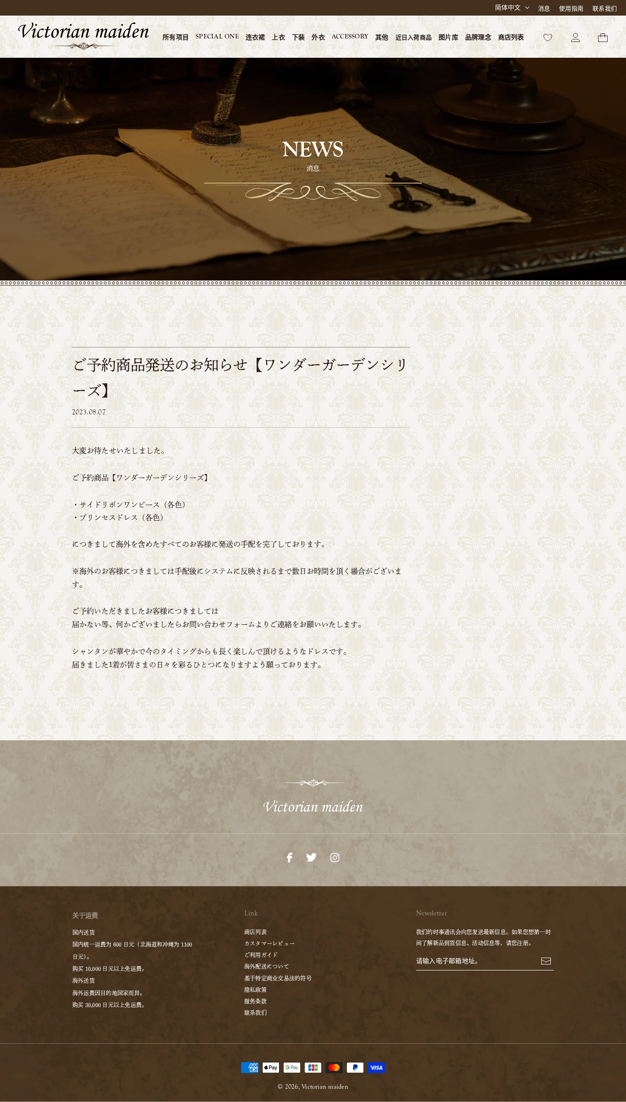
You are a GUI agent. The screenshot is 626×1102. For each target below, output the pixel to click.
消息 (544, 9)
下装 (298, 37)
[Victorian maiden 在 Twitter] (311, 856)
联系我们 (605, 9)
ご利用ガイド (261, 955)
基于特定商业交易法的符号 (278, 978)
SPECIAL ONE (217, 36)
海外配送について (266, 966)
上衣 (278, 37)
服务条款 (255, 1001)
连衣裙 (255, 37)
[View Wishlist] (548, 37)
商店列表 (511, 37)
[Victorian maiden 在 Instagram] (335, 856)
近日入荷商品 (413, 37)
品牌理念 (478, 37)
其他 (381, 37)
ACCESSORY (350, 36)
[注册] (546, 960)
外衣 (318, 37)
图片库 (448, 37)
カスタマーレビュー (269, 943)
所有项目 (176, 37)
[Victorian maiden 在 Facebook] (289, 856)
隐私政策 (255, 989)
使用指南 (571, 9)
